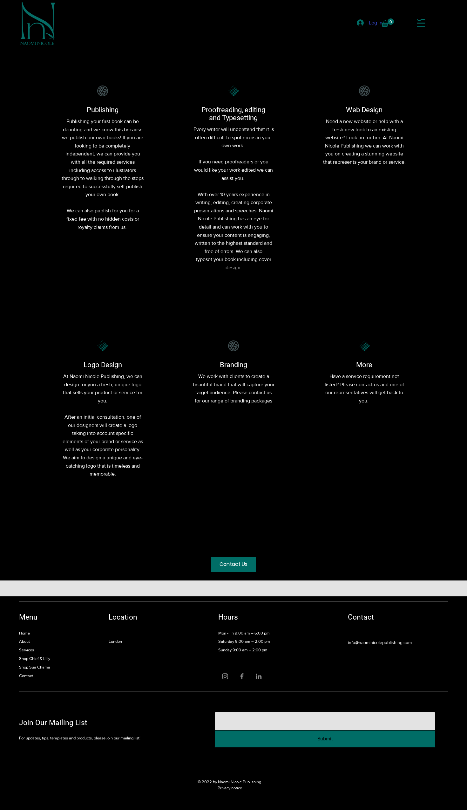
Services (26, 650)
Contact (26, 675)
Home (24, 633)
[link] (387, 22)
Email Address (228, 705)
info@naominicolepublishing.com (380, 642)
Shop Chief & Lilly (34, 658)
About (24, 641)
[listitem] (103, 178)
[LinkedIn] (259, 676)
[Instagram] (225, 676)
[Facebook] (242, 676)
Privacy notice (230, 788)
